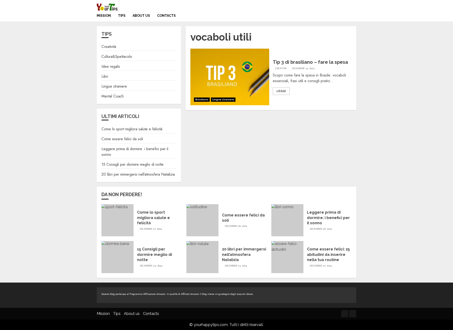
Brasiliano (201, 99)
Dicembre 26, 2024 (236, 226)
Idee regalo (110, 66)
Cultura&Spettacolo (116, 56)
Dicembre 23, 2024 (236, 265)
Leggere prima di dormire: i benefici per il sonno (328, 217)
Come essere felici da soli (122, 139)
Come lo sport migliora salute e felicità (131, 129)
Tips (122, 15)
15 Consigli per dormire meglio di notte (132, 164)
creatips (280, 68)
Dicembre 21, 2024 (321, 265)
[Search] (353, 16)
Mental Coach (112, 96)
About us (141, 15)
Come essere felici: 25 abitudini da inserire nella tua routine (328, 254)
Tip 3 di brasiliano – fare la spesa (310, 62)
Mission (104, 15)
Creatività (108, 46)
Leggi (281, 91)
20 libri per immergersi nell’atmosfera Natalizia (138, 174)
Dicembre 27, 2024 (151, 229)
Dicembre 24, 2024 (151, 265)
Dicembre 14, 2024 (303, 68)
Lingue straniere (223, 99)
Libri (104, 76)
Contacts (166, 15)
